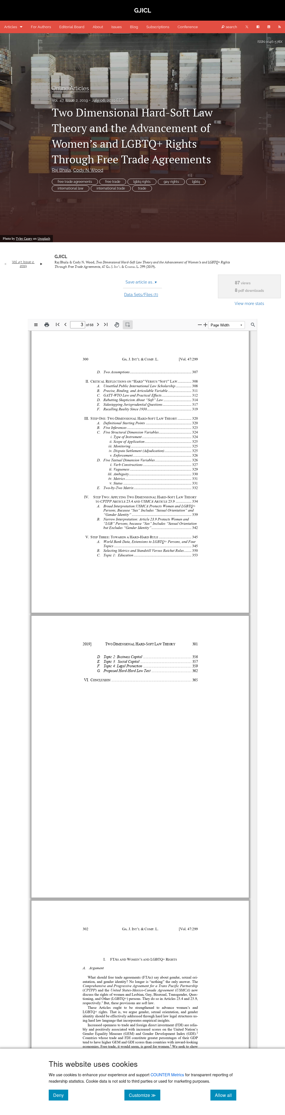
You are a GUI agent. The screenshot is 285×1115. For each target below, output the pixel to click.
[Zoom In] (205, 324)
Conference (188, 27)
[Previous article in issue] (5, 264)
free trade (112, 182)
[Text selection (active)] (128, 324)
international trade (111, 188)
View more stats (249, 303)
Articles (10, 27)
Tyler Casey (24, 239)
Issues (116, 27)
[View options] (36, 325)
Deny (60, 1095)
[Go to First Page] (57, 324)
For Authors (41, 27)
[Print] (47, 324)
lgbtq (196, 182)
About (98, 27)
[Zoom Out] (199, 324)
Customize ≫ (144, 1095)
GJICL (61, 256)
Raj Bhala (61, 170)
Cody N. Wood (88, 170)
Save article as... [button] (141, 282)
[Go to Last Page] (105, 324)
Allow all (225, 1095)
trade (142, 188)
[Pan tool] (117, 324)
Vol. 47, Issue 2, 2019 (70, 100)
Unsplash (44, 239)
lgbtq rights (142, 182)
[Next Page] (98, 324)
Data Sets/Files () (141, 294)
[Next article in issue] (41, 264)
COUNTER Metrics (167, 1074)
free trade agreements (75, 182)
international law (70, 188)
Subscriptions (157, 27)
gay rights (171, 182)
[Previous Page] (65, 324)
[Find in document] (253, 324)
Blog (134, 27)
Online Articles (70, 88)
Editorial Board (71, 27)
